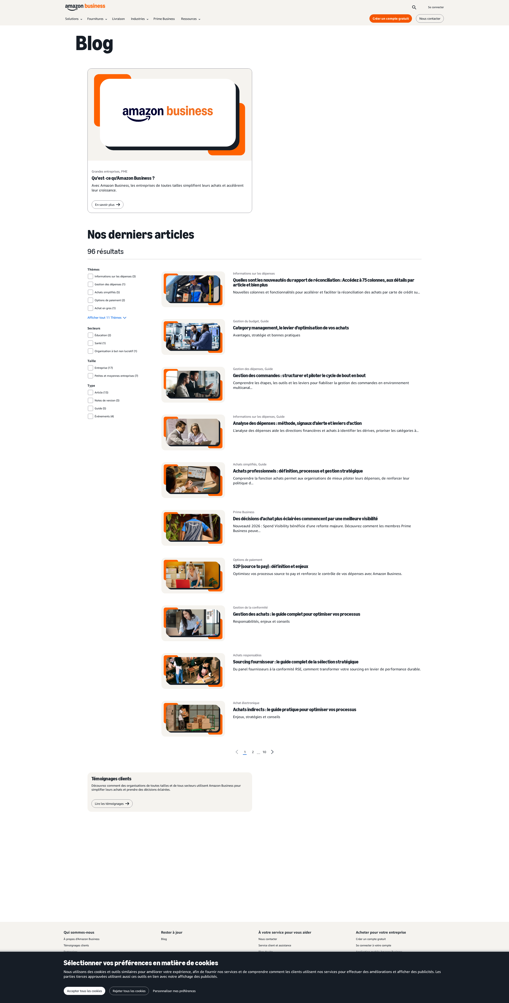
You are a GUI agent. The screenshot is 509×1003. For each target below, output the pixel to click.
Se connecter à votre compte (373, 945)
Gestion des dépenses (248, 369)
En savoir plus (105, 205)
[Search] (414, 7)
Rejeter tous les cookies (129, 991)
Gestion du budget (246, 321)
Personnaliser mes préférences (174, 991)
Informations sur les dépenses (254, 273)
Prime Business (243, 512)
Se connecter (436, 7)
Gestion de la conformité (250, 607)
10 (264, 752)
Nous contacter (429, 18)
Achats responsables (247, 655)
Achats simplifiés (245, 464)
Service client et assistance (274, 945)
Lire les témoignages (109, 804)
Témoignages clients (76, 945)
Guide (264, 321)
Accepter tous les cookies (84, 991)
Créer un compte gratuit (391, 18)
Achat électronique (246, 703)
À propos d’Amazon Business (81, 939)
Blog (164, 939)
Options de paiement (247, 560)
